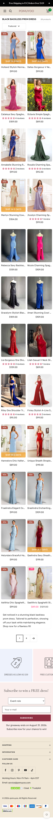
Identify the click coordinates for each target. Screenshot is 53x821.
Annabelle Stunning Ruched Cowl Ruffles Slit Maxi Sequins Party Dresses (13, 164)
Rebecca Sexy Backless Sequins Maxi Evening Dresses (13, 265)
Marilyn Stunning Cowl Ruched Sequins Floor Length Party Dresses (13, 215)
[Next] (33, 638)
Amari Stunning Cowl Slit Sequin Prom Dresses (39, 312)
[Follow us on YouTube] (25, 770)
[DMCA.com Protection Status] (7, 811)
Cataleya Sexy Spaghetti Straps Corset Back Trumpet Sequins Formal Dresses (13, 114)
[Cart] (47, 11)
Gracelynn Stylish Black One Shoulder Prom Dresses (13, 312)
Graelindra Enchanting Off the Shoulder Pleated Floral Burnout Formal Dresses (39, 508)
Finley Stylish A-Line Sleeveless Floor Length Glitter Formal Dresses (39, 410)
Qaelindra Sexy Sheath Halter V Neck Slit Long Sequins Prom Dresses (39, 555)
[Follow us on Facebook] (5, 770)
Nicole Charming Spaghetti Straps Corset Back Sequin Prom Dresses (39, 265)
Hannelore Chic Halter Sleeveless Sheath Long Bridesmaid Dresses (13, 460)
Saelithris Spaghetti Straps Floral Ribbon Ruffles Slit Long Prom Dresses (39, 602)
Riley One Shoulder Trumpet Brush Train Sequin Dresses (13, 410)
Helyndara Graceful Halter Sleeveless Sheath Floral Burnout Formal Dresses (13, 555)
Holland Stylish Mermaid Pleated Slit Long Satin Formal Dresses (13, 67)
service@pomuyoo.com (19, 782)
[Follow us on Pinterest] (18, 770)
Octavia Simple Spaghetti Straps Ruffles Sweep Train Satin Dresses (39, 114)
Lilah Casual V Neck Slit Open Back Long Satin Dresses (39, 360)
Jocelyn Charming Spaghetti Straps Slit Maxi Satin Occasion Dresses (39, 215)
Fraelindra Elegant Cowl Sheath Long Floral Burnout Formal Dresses (13, 508)
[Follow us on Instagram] (12, 770)
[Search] (10, 11)
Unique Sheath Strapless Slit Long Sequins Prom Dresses (39, 460)
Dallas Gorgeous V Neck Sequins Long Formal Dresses (39, 67)
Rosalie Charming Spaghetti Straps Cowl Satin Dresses (39, 164)
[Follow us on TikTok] (32, 770)
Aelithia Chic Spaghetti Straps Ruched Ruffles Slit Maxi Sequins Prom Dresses (13, 602)
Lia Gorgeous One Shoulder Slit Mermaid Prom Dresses (13, 360)
